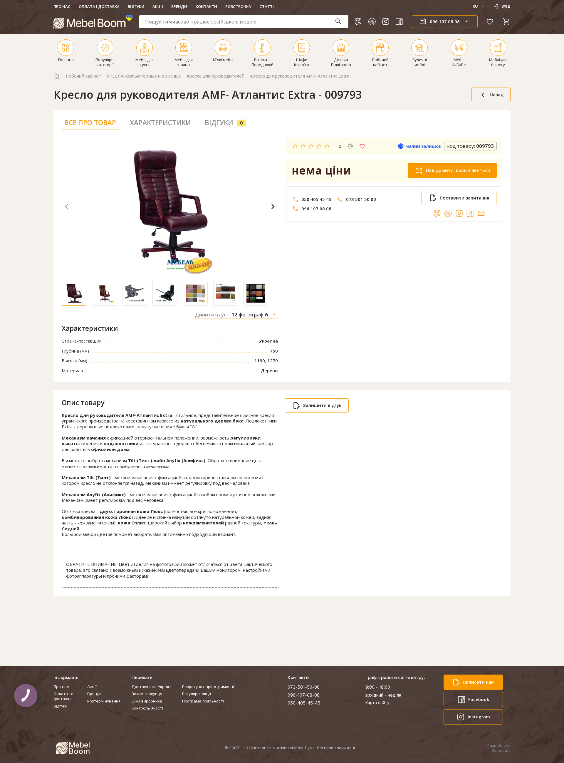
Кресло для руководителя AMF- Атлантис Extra (299, 76)
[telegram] (372, 21)
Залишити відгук (322, 405)
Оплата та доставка (63, 696)
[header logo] (93, 21)
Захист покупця (147, 693)
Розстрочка (238, 6)
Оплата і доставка (99, 6)
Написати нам (479, 682)
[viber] (358, 21)
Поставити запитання (464, 198)
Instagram (479, 717)
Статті (266, 6)
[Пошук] (341, 22)
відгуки (224, 122)
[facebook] (399, 21)
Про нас (61, 6)
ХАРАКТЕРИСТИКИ (160, 122)
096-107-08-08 (304, 695)
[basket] (506, 21)
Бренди (179, 6)
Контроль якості (147, 708)
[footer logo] (72, 748)
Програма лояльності (203, 701)
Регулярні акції (196, 693)
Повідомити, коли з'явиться (458, 170)
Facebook (478, 699)
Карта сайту (377, 702)
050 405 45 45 (316, 199)
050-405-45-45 (304, 703)
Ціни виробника (147, 701)
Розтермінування (103, 701)
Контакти (206, 6)
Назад (496, 95)
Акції (157, 6)
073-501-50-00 (304, 687)
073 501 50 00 (361, 199)
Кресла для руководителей (215, 76)
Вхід (506, 6)
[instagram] (386, 21)
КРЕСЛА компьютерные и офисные (144, 76)
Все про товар (90, 122)
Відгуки (136, 6)
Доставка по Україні (151, 686)
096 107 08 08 (316, 209)
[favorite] (490, 21)
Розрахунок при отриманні (208, 686)
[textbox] (243, 21)
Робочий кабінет (83, 76)
